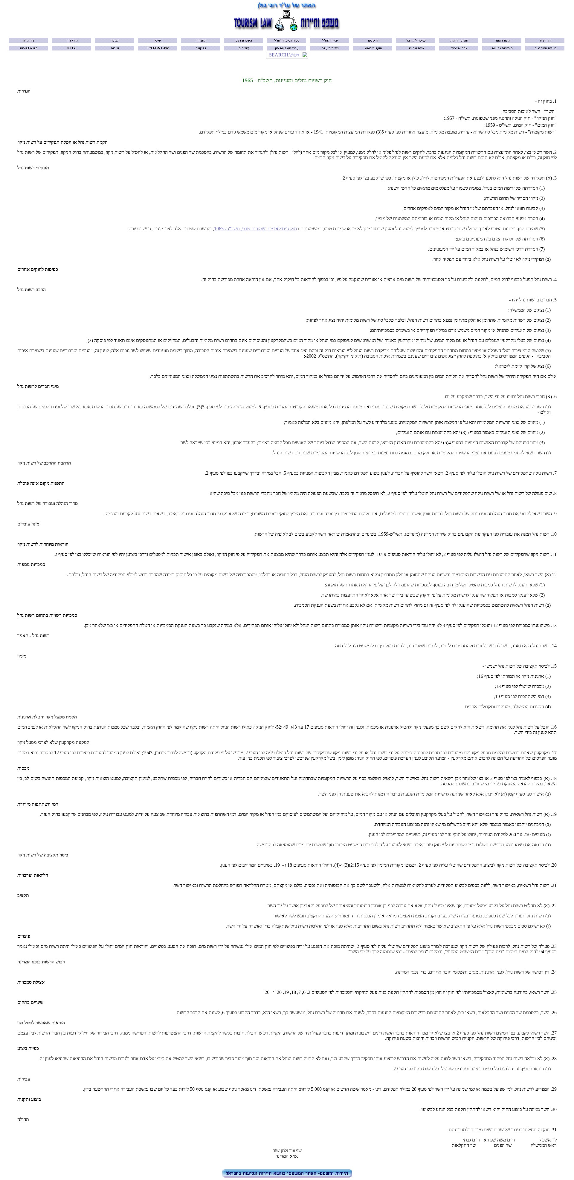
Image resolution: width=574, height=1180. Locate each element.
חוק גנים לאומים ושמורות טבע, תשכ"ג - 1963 (255, 228)
